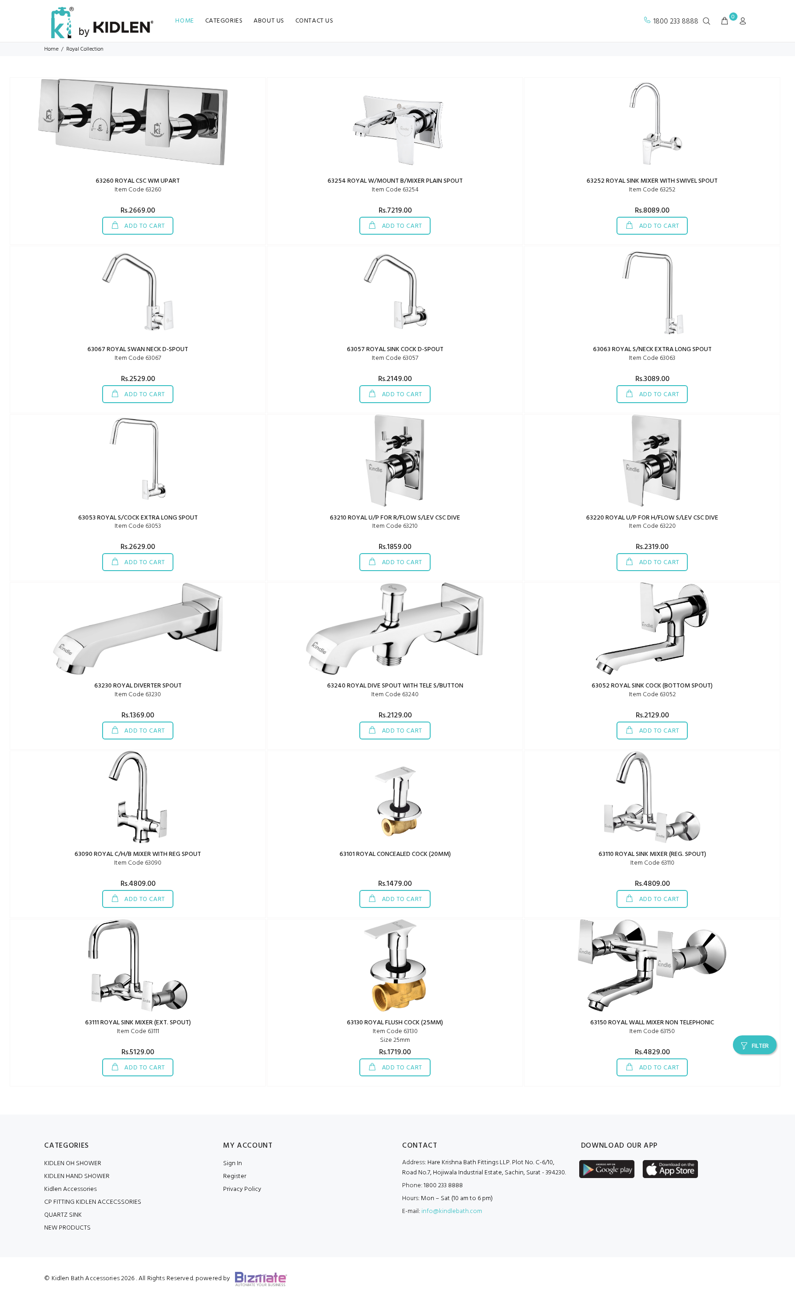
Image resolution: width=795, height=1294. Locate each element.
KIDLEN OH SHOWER (72, 1163)
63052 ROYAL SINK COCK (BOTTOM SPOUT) (652, 686)
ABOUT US (268, 21)
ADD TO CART (144, 226)
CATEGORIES (224, 21)
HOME (184, 21)
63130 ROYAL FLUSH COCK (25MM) (395, 1022)
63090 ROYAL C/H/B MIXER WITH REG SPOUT (138, 854)
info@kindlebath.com (451, 1211)
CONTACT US (314, 21)
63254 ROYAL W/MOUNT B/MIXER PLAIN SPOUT (395, 181)
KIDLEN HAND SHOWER (76, 1176)
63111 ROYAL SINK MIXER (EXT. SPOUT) (138, 1022)
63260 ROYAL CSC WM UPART (138, 181)
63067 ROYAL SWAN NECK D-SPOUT (137, 349)
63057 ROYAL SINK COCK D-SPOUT (395, 349)
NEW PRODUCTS (67, 1228)
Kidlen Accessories (70, 1189)
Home (51, 49)
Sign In (232, 1163)
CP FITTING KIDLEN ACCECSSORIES (92, 1202)
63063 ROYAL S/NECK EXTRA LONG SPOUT (652, 349)
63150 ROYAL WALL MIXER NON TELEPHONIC (652, 1022)
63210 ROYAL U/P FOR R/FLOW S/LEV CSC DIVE (395, 518)
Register (234, 1176)
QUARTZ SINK (63, 1215)
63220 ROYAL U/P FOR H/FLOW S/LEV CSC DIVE (652, 518)
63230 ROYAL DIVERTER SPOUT (138, 686)
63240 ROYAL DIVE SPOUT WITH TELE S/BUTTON (395, 686)
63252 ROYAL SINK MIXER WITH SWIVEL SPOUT (652, 181)
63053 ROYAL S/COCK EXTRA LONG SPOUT (138, 518)
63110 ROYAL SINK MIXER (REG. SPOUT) (652, 854)
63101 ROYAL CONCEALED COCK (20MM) (395, 854)
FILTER (760, 1046)
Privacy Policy (242, 1189)
